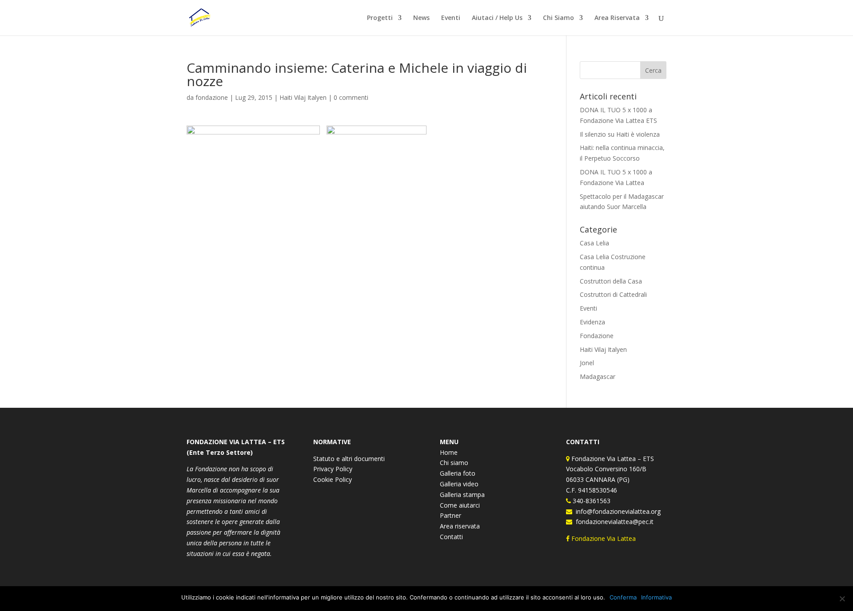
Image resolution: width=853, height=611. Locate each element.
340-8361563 (590, 501)
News (421, 18)
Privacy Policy (332, 469)
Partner (450, 515)
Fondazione (597, 335)
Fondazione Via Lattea (604, 538)
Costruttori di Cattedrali (613, 294)
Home (449, 452)
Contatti (451, 536)
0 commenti (351, 97)
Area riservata (460, 526)
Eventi (450, 18)
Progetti (380, 18)
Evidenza (592, 322)
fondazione (211, 97)
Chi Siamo (558, 18)
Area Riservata (617, 18)
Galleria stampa (462, 494)
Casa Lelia (594, 243)
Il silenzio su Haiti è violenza (620, 134)
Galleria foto (457, 473)
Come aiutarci (460, 505)
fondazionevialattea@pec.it (613, 521)
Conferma (623, 597)
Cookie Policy (332, 479)
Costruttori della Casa (611, 281)
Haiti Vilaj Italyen (303, 97)
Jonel (587, 363)
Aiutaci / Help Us (497, 18)
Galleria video (459, 484)
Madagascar (597, 376)
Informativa (656, 597)
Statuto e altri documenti (349, 458)
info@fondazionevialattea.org (616, 511)
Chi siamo (454, 462)
